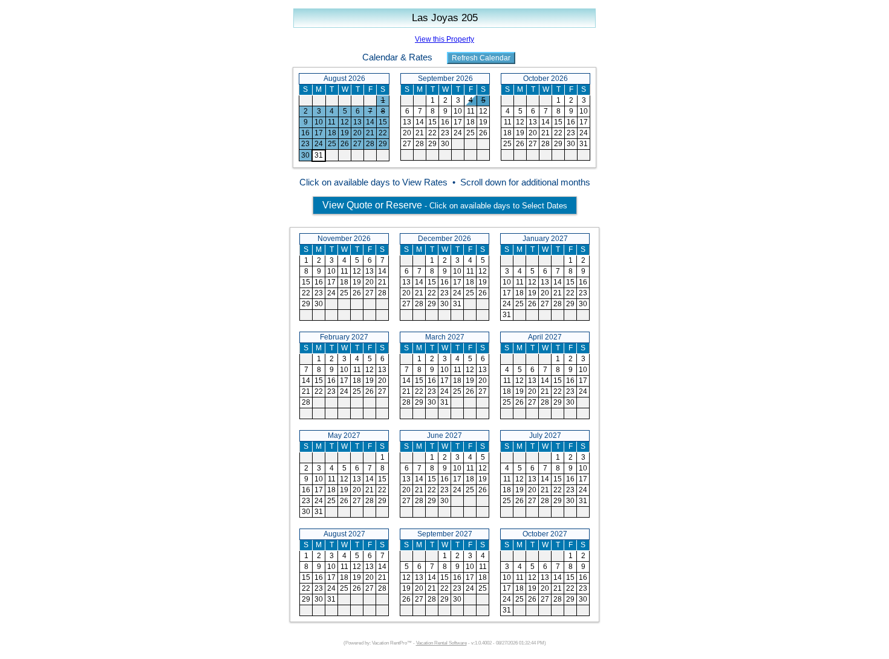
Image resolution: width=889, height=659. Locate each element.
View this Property (444, 39)
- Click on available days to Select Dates (444, 205)
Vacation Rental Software (441, 643)
